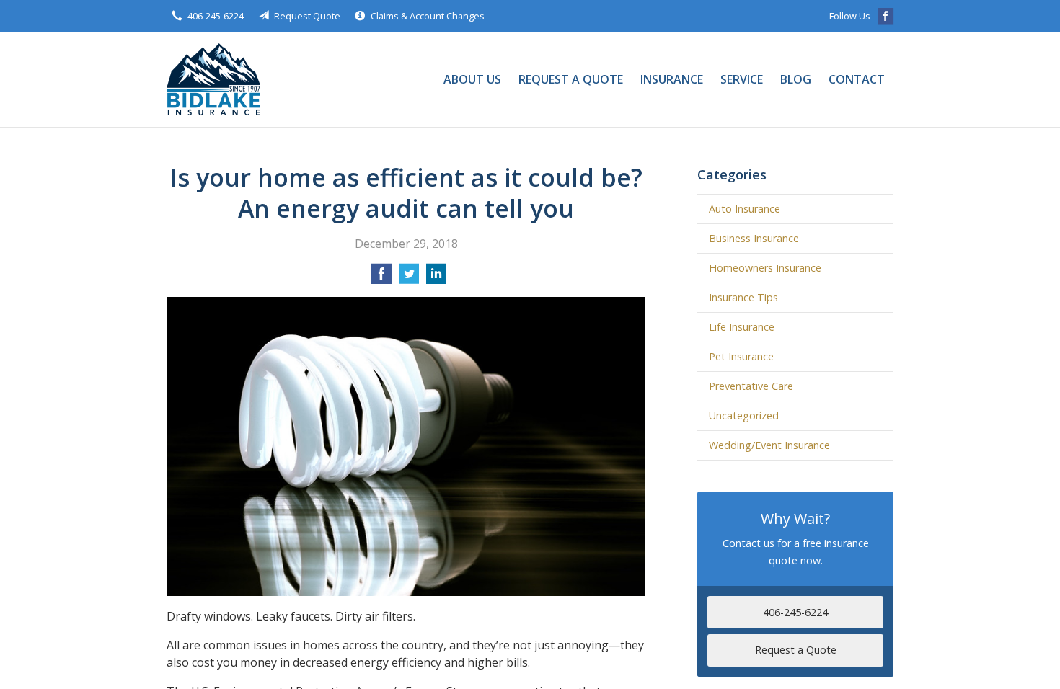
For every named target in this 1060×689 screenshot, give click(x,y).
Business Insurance (754, 238)
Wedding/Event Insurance (769, 445)
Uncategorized (744, 415)
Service (741, 79)
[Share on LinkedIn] (436, 278)
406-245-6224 (215, 15)
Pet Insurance (741, 356)
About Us (472, 79)
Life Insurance (741, 327)
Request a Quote (570, 79)
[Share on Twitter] (409, 278)
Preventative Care (751, 386)
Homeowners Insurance (765, 268)
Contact (857, 79)
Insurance (671, 79)
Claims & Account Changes (428, 15)
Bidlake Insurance (213, 79)
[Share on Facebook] (381, 278)
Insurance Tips (743, 297)
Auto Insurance (744, 208)
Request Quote (307, 15)
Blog (795, 79)
